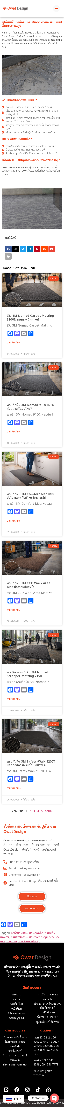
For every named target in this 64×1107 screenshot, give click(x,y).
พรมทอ (47, 967)
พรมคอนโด (36, 933)
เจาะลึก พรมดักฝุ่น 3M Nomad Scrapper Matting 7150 (27, 674)
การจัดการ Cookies (54, 1103)
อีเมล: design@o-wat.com (43, 1073)
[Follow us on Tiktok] (38, 1089)
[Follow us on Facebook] (16, 1089)
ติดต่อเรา (46, 1030)
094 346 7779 (50, 1065)
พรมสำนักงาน (19, 937)
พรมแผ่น (11, 941)
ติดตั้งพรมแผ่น (19, 933)
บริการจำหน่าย (12, 967)
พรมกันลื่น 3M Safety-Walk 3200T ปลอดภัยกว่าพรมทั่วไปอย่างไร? (31, 763)
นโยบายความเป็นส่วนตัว (32, 1103)
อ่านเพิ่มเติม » (14, 343)
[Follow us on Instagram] (27, 1089)
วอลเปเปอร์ (52, 971)
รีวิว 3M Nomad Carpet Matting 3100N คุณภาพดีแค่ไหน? (30, 318)
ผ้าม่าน (11, 976)
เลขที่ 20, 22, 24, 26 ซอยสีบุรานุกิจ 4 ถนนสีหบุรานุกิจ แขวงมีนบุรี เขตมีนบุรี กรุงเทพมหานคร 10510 (46, 1046)
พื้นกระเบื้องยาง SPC (28, 976)
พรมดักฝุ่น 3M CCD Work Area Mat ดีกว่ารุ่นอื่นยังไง (28, 585)
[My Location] (48, 1089)
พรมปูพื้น (26, 967)
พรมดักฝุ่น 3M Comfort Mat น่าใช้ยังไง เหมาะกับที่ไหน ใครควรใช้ (30, 496)
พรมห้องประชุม (38, 937)
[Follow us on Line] (6, 1089)
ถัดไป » (49, 811)
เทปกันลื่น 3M (48, 976)
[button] (8, 249)
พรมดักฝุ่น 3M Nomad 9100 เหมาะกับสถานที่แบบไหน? (30, 407)
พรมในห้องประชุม (29, 941)
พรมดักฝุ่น (17, 971)
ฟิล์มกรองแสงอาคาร (35, 971)
